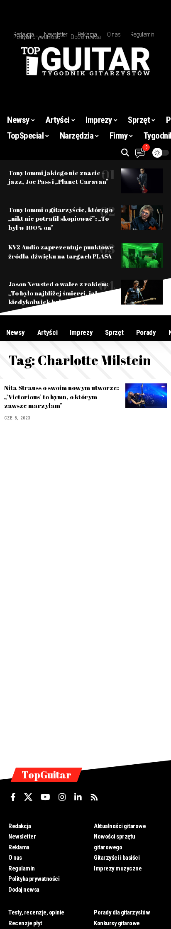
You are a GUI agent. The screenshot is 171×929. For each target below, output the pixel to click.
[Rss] (94, 797)
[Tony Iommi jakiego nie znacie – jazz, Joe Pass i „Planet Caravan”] (142, 180)
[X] (28, 797)
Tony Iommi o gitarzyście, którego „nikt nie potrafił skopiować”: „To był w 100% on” (60, 218)
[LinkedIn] (78, 797)
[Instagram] (62, 797)
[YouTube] (45, 797)
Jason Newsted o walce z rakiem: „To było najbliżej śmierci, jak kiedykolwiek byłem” (58, 293)
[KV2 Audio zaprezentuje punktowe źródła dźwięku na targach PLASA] (142, 255)
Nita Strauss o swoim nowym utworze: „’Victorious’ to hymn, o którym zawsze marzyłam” (61, 396)
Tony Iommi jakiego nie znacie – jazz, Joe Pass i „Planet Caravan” (58, 177)
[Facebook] (13, 797)
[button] (125, 152)
